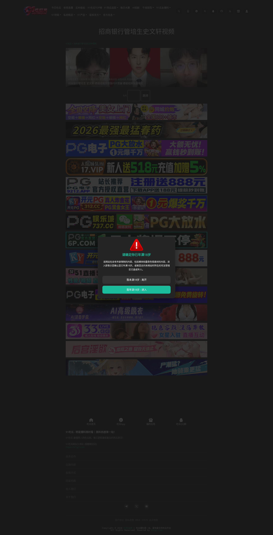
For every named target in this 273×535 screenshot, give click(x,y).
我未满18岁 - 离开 (137, 279)
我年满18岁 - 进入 (137, 289)
